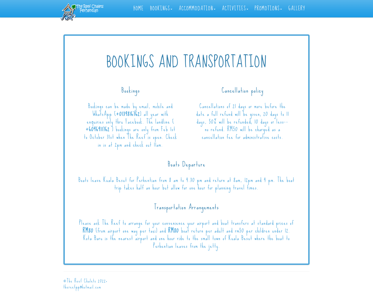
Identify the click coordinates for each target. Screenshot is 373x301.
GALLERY (296, 8)
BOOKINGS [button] (160, 8)
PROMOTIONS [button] (267, 8)
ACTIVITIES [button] (234, 8)
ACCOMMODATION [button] (196, 8)
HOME (138, 8)
